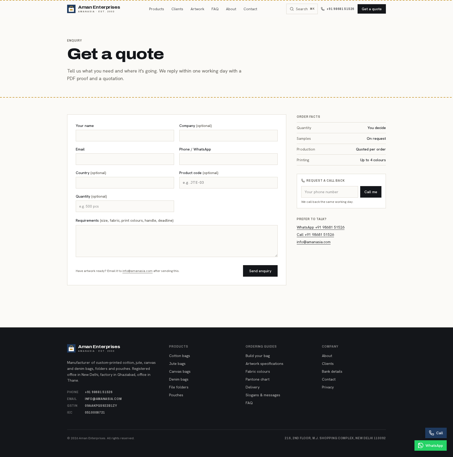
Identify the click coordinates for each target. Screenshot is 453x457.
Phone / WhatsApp (195, 149)
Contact (250, 9)
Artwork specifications (264, 363)
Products (156, 9)
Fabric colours (258, 371)
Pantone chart (257, 379)
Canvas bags (180, 371)
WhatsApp (434, 445)
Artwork (197, 9)
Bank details (332, 371)
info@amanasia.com (137, 271)
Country (91, 172)
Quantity (91, 196)
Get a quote (372, 9)
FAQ (215, 9)
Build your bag (258, 355)
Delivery (253, 387)
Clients (177, 9)
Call (439, 433)
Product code (198, 172)
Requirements (125, 220)
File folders (178, 387)
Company (195, 125)
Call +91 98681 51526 (315, 234)
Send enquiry (260, 271)
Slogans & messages (263, 395)
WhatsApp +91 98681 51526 (320, 227)
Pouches (176, 395)
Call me (370, 192)
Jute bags (177, 363)
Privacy (328, 387)
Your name (85, 125)
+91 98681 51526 (340, 9)
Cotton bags (179, 355)
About (231, 9)
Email (80, 149)
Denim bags (178, 379)
